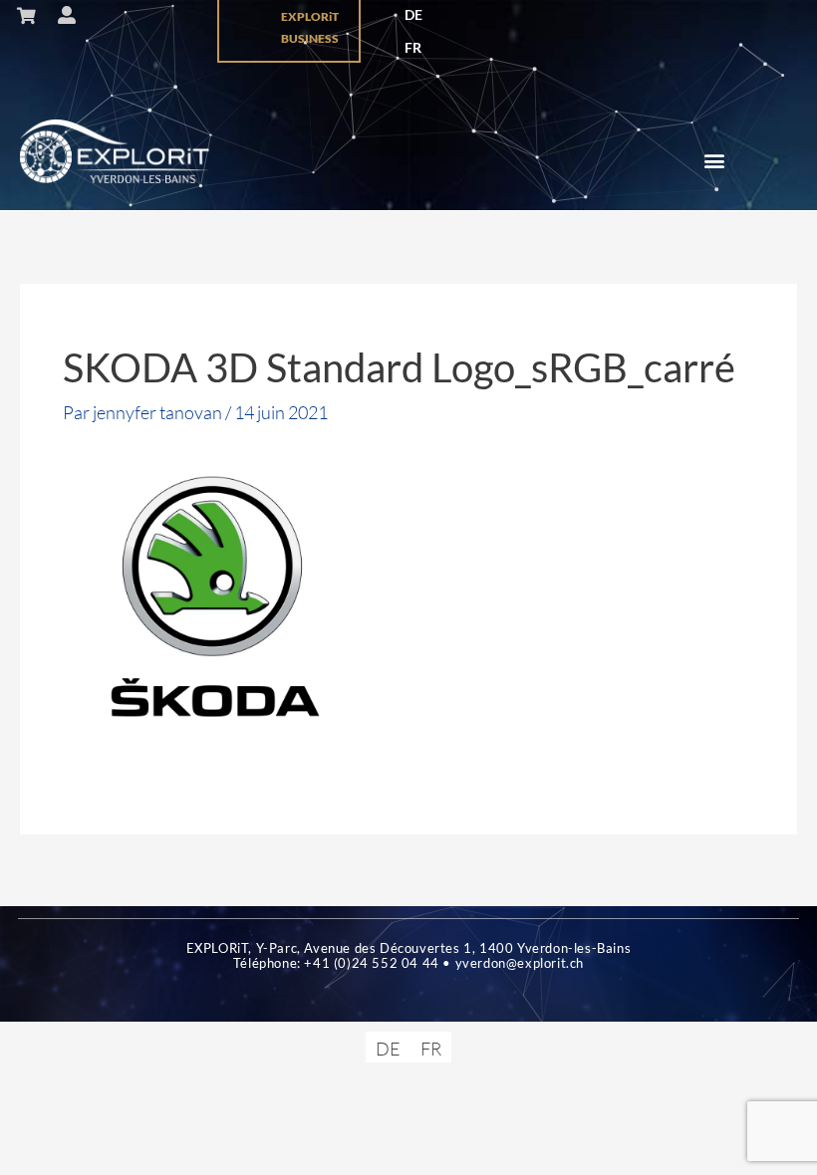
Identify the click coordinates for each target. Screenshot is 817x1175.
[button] (714, 160)
